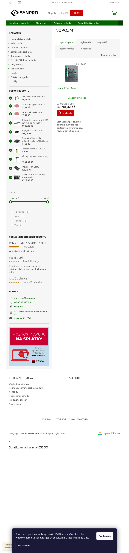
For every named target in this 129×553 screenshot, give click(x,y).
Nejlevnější (85, 42)
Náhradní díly (17, 68)
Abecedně (86, 48)
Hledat (77, 12)
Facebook (18, 306)
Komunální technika (20, 55)
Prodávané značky (18, 399)
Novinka (20, 220)
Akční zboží (16, 43)
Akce (18, 216)
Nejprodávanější (67, 48)
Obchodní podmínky (61, 2)
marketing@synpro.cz (24, 297)
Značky (14, 81)
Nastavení (24, 545)
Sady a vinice (17, 64)
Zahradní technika (19, 47)
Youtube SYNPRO (22, 318)
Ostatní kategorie (19, 77)
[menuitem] (19, 23)
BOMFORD (82, 419)
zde (86, 537)
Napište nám (15, 403)
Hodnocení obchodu (19, 395)
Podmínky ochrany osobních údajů (26, 387)
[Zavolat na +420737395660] (13, 2)
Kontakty (13, 391)
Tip (17, 225)
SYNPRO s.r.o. (48, 419)
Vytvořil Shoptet (112, 433)
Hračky (14, 72)
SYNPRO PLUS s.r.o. (65, 419)
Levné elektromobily (21, 39)
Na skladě (21, 211)
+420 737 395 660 (22, 302)
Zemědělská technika (21, 51)
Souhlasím (105, 536)
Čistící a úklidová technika (23, 60)
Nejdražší (102, 42)
